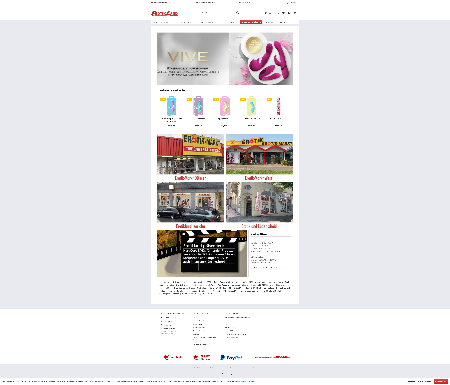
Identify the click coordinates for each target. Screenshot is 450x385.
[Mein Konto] (289, 13)
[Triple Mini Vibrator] (198, 106)
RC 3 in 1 (169, 288)
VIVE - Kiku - (213, 282)
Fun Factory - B (270, 288)
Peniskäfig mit (211, 285)
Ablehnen (411, 381)
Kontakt (195, 317)
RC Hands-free (165, 282)
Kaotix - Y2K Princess (251, 118)
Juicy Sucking (274, 285)
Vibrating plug (272, 282)
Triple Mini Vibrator (198, 118)
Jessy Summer (253, 287)
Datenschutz (229, 321)
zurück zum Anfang (225, 374)
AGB (226, 324)
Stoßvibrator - (183, 285)
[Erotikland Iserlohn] (190, 205)
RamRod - (194, 291)
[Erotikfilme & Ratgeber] (202, 232)
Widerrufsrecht (230, 327)
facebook (167, 325)
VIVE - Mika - (170, 285)
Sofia (212, 288)
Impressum (229, 341)
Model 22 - (217, 291)
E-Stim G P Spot (245, 291)
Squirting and (165, 294)
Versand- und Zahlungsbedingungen (237, 317)
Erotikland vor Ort (199, 321)
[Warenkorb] (294, 13)
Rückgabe (196, 334)
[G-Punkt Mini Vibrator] (224, 106)
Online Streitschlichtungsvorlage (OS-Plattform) (205, 338)
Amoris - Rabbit (197, 285)
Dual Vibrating (181, 288)
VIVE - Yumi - (187, 282)
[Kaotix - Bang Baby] (278, 106)
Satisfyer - (172, 291)
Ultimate (176, 282)
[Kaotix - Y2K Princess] (251, 106)
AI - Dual (248, 281)
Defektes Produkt (199, 331)
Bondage (198, 294)
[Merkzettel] (283, 13)
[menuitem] (219, 12)
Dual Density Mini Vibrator (171, 118)
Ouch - (164, 291)
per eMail (167, 321)
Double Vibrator (273, 290)
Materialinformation (199, 327)
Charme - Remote (249, 285)
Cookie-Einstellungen (232, 337)
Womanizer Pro (208, 294)
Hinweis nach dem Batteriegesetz (236, 334)
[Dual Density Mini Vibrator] (171, 106)
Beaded (192, 288)
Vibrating (176, 293)
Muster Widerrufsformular (234, 331)
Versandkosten (230, 368)
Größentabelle (197, 324)
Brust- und (225, 282)
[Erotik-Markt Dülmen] (190, 157)
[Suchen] (237, 12)
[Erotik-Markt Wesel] (259, 157)
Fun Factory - (237, 282)
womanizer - (200, 282)
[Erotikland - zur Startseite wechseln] (164, 13)
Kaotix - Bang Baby (278, 118)
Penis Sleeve (188, 293)
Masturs (263, 58)
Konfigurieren (440, 381)
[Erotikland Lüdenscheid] (259, 205)
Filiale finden (169, 317)
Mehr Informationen (248, 381)
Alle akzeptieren (424, 381)
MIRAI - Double (260, 282)
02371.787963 (169, 329)
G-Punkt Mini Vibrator (225, 118)
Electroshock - (202, 288)
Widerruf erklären (201, 344)
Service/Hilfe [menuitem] (292, 3)
